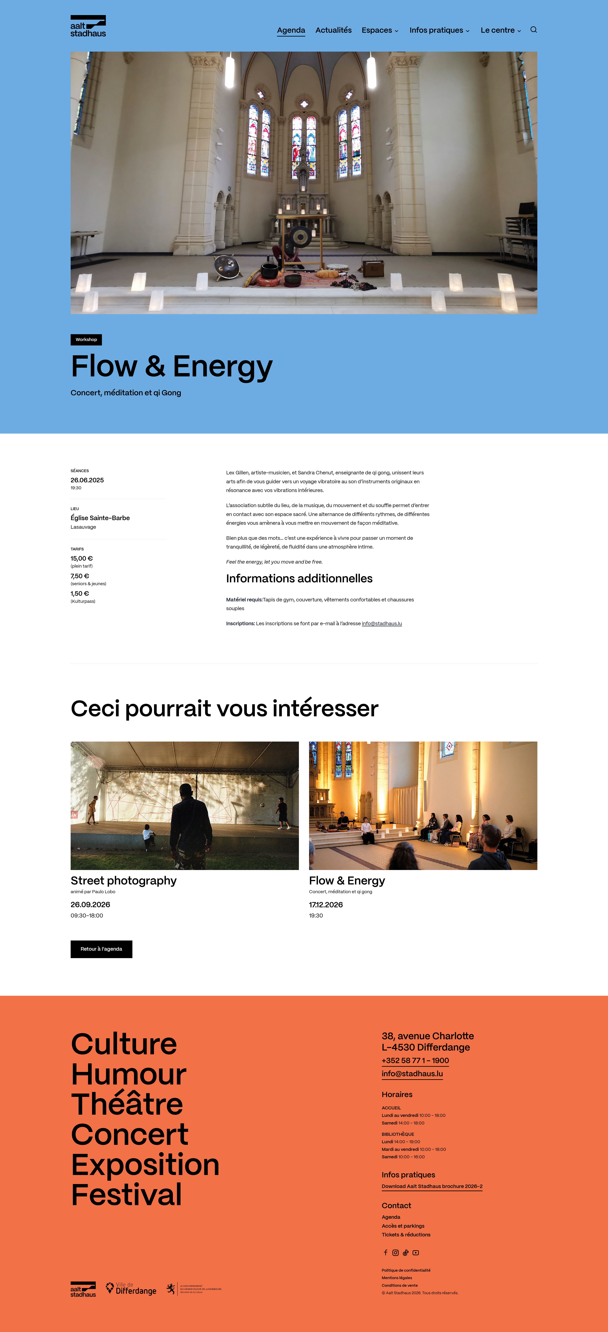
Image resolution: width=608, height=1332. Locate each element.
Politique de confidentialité (406, 1270)
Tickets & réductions (406, 1235)
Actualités (333, 30)
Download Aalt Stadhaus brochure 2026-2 (432, 1186)
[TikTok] (406, 1253)
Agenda (291, 30)
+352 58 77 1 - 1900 (415, 1061)
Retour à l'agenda (101, 949)
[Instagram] (395, 1253)
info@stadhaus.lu (382, 623)
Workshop (86, 340)
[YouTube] (416, 1253)
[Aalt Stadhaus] (88, 26)
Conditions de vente (400, 1286)
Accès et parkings (403, 1226)
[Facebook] (385, 1253)
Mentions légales (397, 1278)
